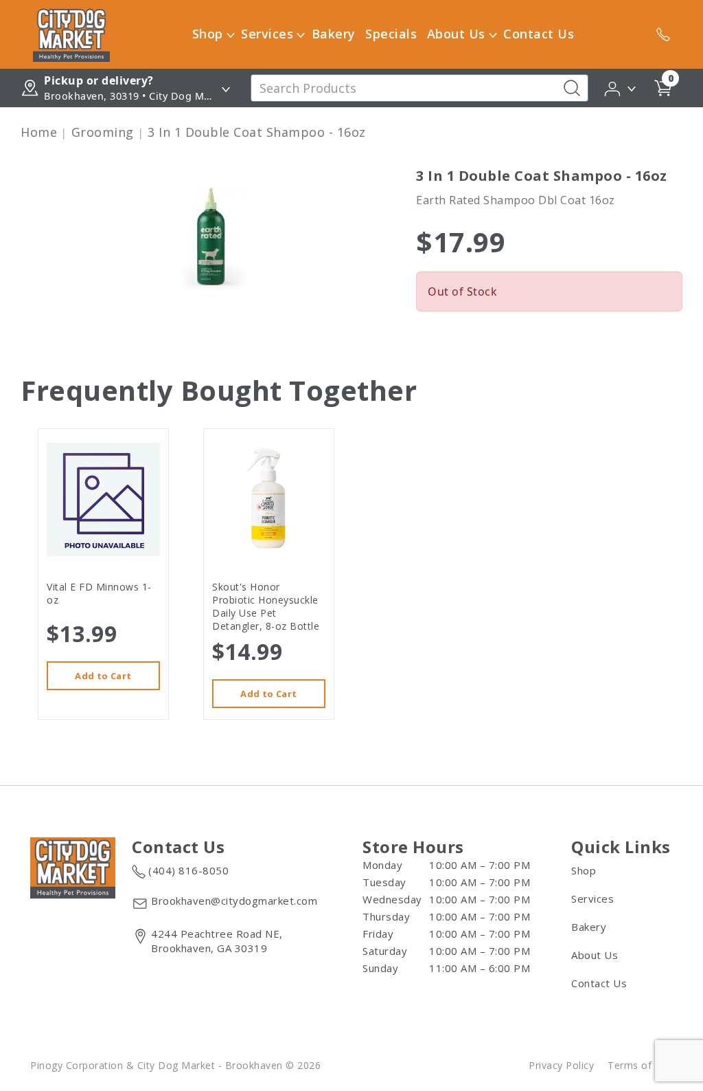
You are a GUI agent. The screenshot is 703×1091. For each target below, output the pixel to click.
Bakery (334, 33)
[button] (621, 87)
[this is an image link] (72, 866)
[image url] (71, 33)
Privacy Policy (561, 1065)
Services (267, 33)
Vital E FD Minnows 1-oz (99, 593)
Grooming (102, 132)
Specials (391, 33)
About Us (456, 33)
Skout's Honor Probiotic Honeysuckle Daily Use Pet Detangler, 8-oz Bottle (265, 606)
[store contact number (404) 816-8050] (663, 34)
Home (39, 132)
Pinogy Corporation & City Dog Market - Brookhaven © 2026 (175, 1065)
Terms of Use (640, 1065)
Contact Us (538, 33)
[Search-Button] (572, 88)
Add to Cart (103, 676)
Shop (207, 33)
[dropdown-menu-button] (231, 34)
